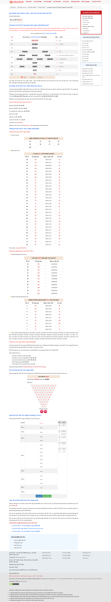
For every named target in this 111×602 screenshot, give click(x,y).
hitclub (36, 587)
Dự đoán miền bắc (88, 16)
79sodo (15, 587)
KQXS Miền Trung (46, 558)
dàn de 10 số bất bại (96, 578)
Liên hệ (34, 576)
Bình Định (85, 28)
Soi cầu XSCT (19, 122)
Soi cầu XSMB (37, 1)
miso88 (32, 587)
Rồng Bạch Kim (75, 1)
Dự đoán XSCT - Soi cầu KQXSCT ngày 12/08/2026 (26, 531)
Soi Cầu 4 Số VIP (96, 1)
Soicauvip (29, 1)
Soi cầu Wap (85, 54)
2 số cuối (32, 77)
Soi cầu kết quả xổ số (91, 37)
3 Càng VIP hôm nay (87, 83)
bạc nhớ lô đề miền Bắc (66, 578)
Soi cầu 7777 (85, 47)
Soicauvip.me (23, 581)
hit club (11, 587)
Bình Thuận (86, 22)
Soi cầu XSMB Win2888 (88, 52)
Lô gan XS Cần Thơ (21, 248)
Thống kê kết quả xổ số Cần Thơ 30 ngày (34, 366)
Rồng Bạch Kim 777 (54, 578)
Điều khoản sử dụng (26, 576)
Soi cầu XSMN (47, 1)
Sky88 (23, 587)
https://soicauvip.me (20, 557)
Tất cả (25, 77)
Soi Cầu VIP (14, 505)
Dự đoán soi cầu (28, 125)
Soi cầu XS (66, 1)
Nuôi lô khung (86, 1)
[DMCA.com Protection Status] (14, 584)
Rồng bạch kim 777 (87, 81)
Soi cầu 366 (85, 45)
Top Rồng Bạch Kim (87, 79)
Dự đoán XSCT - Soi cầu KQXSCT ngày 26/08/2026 (26, 525)
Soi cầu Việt (85, 56)
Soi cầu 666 (85, 43)
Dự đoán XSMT (66, 558)
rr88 (26, 587)
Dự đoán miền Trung (88, 26)
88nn (18, 587)
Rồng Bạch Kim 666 (87, 71)
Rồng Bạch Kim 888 (87, 68)
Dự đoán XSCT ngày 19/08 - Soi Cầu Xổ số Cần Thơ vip (27, 528)
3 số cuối (40, 77)
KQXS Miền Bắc (46, 552)
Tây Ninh (85, 24)
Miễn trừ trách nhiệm (14, 576)
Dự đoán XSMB (66, 552)
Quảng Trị (85, 33)
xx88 (29, 587)
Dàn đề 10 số (17, 547)
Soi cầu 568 (85, 58)
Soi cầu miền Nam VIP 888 (49, 33)
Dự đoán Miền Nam (88, 18)
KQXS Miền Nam (46, 555)
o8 (21, 587)
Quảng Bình (86, 30)
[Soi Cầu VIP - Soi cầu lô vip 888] (17, 2)
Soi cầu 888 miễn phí (19, 540)
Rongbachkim (44, 578)
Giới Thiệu (40, 576)
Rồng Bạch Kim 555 (87, 73)
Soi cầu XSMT (57, 1)
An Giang (85, 20)
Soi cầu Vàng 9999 (87, 49)
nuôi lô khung (87, 578)
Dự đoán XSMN (66, 555)
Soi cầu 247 (85, 60)
